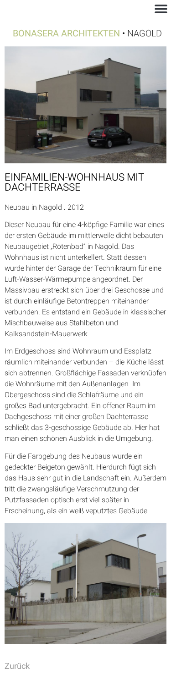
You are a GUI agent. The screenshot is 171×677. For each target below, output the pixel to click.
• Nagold (87, 33)
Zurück (17, 666)
